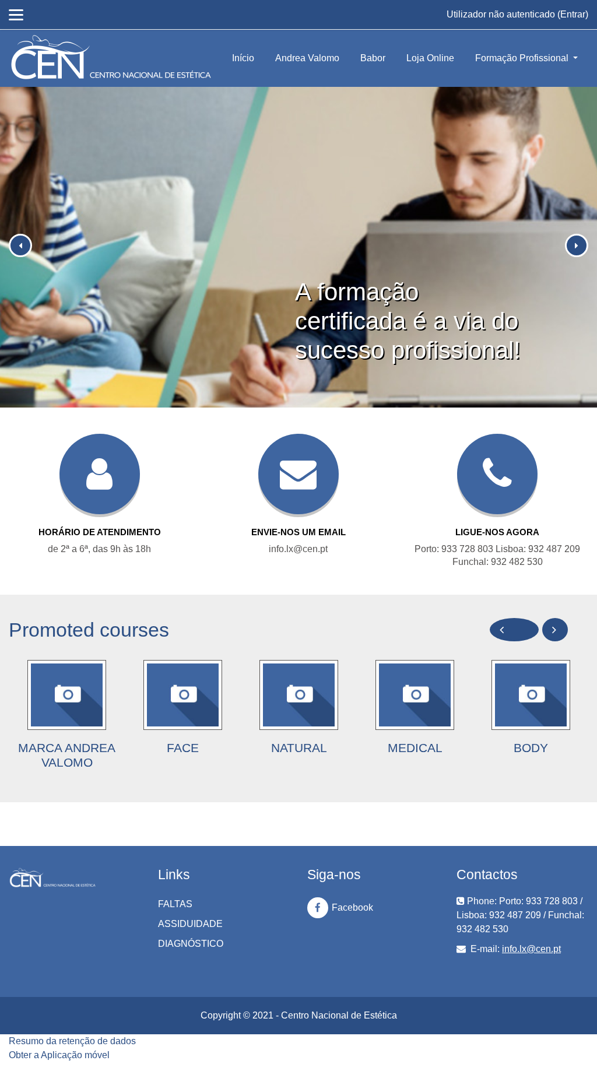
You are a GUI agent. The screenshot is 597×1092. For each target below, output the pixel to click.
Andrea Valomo (307, 58)
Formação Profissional (523, 58)
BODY (531, 747)
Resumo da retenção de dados (72, 1041)
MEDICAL (415, 747)
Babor (372, 58)
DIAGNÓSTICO (190, 944)
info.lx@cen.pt (531, 949)
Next (555, 629)
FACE (183, 747)
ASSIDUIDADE (190, 924)
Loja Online (430, 58)
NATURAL (299, 747)
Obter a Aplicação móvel (59, 1055)
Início (243, 58)
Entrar (572, 14)
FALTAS (175, 904)
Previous (514, 629)
